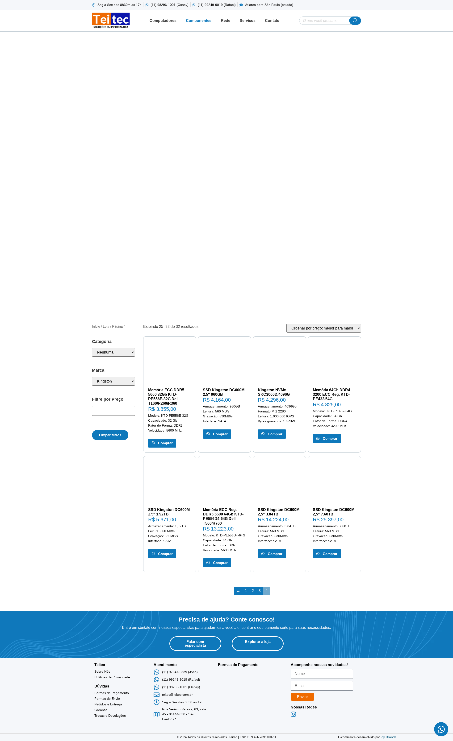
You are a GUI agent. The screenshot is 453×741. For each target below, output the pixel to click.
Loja (106, 326)
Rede (225, 21)
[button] (441, 729)
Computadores (163, 21)
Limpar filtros (110, 435)
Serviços (248, 21)
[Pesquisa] (355, 20)
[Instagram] (293, 714)
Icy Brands (388, 737)
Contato (272, 21)
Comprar (164, 443)
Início (96, 326)
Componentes (198, 21)
